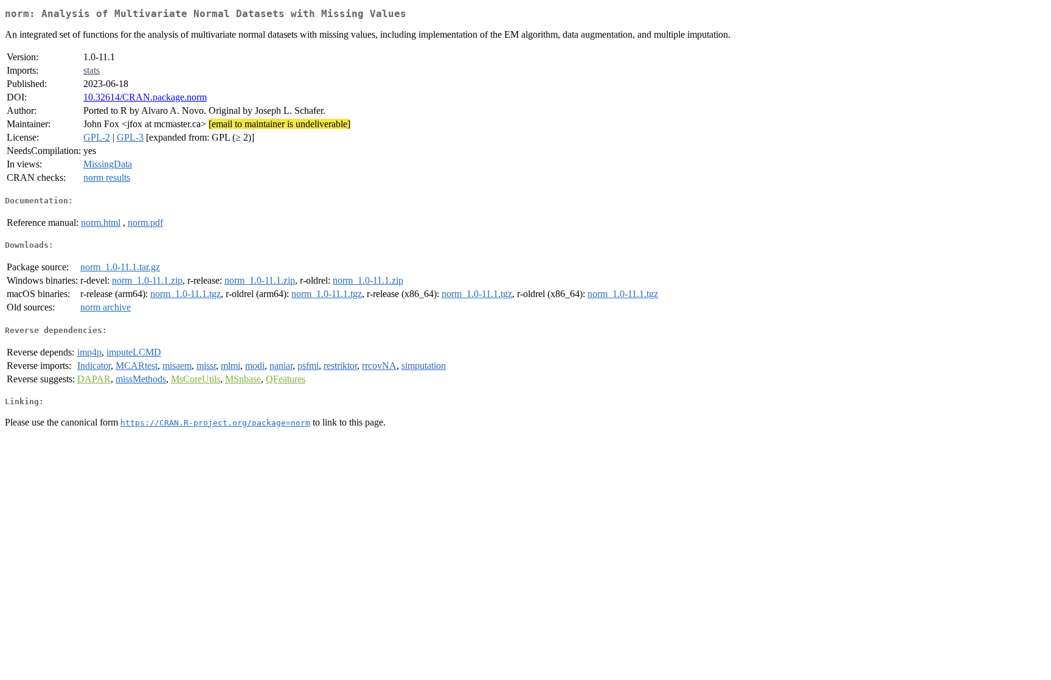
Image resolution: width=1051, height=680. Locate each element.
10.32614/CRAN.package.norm (145, 97)
